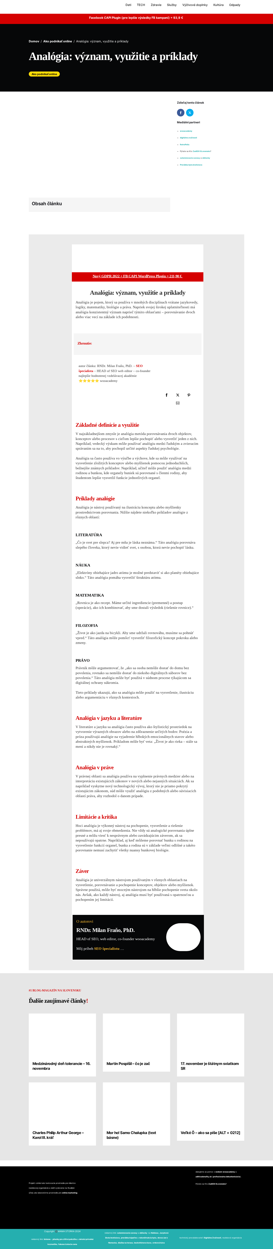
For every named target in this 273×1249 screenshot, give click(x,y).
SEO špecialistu (106, 948)
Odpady (234, 5)
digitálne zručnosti (188, 138)
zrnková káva (158, 1243)
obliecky (206, 158)
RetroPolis (184, 144)
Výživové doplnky (195, 5)
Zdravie (156, 5)
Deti (128, 5)
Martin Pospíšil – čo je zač (128, 1063)
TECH (141, 5)
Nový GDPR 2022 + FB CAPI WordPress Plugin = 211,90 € (138, 276)
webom (218, 1172)
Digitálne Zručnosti (212, 1238)
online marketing (69, 1193)
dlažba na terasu (125, 1243)
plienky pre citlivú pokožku (65, 1239)
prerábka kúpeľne (129, 1238)
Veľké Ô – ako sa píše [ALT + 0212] (210, 1133)
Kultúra (218, 5)
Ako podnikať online (44, 74)
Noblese (154, 1233)
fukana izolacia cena (67, 1244)
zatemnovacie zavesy (190, 158)
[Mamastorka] (41, 9)
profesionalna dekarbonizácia (226, 1176)
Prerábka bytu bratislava (191, 165)
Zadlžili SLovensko (201, 151)
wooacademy (186, 131)
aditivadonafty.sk (204, 1176)
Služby (172, 5)
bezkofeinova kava (142, 1243)
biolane (47, 1239)
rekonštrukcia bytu (147, 1238)
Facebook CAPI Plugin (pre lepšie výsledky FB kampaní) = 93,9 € (136, 18)
